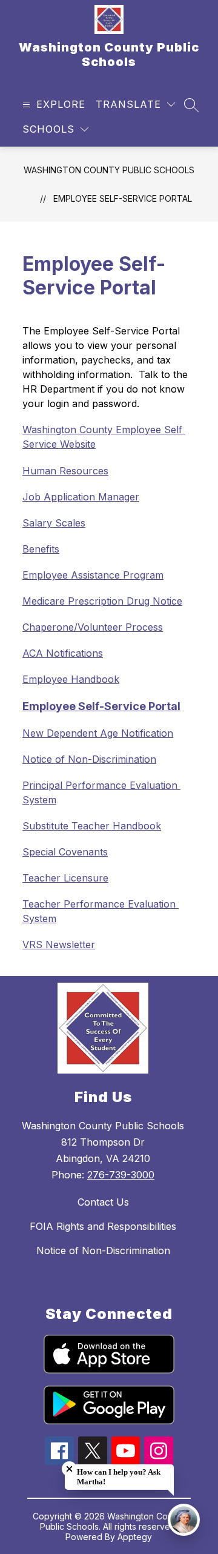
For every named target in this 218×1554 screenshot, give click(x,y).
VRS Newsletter (58, 944)
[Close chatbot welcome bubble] (69, 1468)
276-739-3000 (120, 1175)
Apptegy (134, 1537)
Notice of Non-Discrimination (89, 759)
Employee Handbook (70, 679)
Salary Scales (53, 523)
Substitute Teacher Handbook (91, 826)
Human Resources (65, 471)
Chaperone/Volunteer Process (92, 627)
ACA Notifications (62, 653)
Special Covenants (65, 852)
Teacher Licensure (65, 878)
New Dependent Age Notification (97, 733)
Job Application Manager (80, 497)
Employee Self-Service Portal (122, 198)
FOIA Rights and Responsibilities (103, 1226)
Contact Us (103, 1202)
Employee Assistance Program (93, 575)
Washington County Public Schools (109, 170)
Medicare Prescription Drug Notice (102, 601)
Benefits (40, 549)
